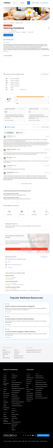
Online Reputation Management (18, 388)
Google (10, 267)
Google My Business (16, 398)
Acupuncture (17, 352)
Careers (28, 391)
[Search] (28, 2)
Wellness (12, 22)
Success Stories (29, 393)
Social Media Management (17, 405)
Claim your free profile (26, 249)
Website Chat (14, 394)
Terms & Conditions (7, 441)
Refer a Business (38, 396)
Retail (13, 427)
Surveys (5, 403)
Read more (5, 51)
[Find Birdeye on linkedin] (28, 435)
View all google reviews (26, 183)
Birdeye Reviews (29, 395)
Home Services (15, 418)
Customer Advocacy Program (41, 398)
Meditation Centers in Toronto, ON (33, 352)
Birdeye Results (29, 397)
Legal (13, 420)
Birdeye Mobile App (7, 423)
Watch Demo (29, 379)
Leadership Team (29, 377)
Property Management (16, 422)
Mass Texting (6, 395)
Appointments (6, 393)
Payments (5, 397)
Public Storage (14, 424)
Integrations (5, 418)
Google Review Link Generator (41, 386)
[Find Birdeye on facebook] (23, 435)
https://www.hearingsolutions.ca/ (15, 264)
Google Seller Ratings (6, 384)
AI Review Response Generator (41, 384)
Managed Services (39, 375)
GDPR (23, 441)
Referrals (5, 379)
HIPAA (26, 441)
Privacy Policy (14, 441)
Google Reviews (15, 396)
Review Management (16, 384)
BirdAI (4, 414)
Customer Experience (16, 403)
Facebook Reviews (15, 399)
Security (19, 441)
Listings (4, 375)
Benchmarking (6, 407)
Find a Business (38, 390)
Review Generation (15, 386)
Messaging (5, 402)
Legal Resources (29, 399)
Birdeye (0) (20, 132)
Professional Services (39, 377)
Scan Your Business (39, 388)
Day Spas (16, 354)
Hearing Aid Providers (18, 356)
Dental (13, 412)
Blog (27, 385)
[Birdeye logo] (7, 3)
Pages (4, 381)
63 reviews (13, 30)
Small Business (15, 375)
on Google (13, 136)
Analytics (5, 416)
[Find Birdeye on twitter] (25, 435)
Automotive (14, 410)
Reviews (5, 377)
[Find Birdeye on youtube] (32, 435)
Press (27, 387)
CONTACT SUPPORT (43, 435)
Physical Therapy (6, 357)
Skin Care (16, 350)
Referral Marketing (15, 392)
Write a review (35, 3)
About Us (28, 375)
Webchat (5, 389)
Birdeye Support (38, 394)
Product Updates (29, 389)
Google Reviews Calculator (40, 382)
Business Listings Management (18, 401)
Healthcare (14, 416)
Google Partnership (5, 421)
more (8, 118)
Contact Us (28, 401)
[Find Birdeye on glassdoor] (35, 435)
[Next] (48, 213)
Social (4, 391)
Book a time (28, 381)
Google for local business (17, 382)
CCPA (29, 441)
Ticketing (5, 409)
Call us (9, 262)
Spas (4, 356)
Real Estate (14, 425)
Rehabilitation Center (18, 357)
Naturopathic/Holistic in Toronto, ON (33, 350)
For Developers (38, 392)
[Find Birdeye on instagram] (30, 435)
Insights (5, 405)
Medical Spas (5, 354)
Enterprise (14, 377)
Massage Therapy (6, 352)
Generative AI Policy (35, 441)
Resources (28, 383)
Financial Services (15, 414)
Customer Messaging (16, 390)
